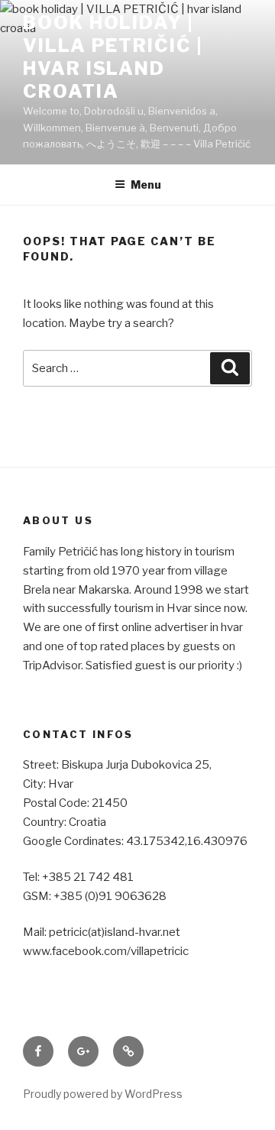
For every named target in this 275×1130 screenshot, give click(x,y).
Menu (146, 184)
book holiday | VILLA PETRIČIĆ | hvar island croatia (112, 56)
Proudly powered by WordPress (103, 1093)
